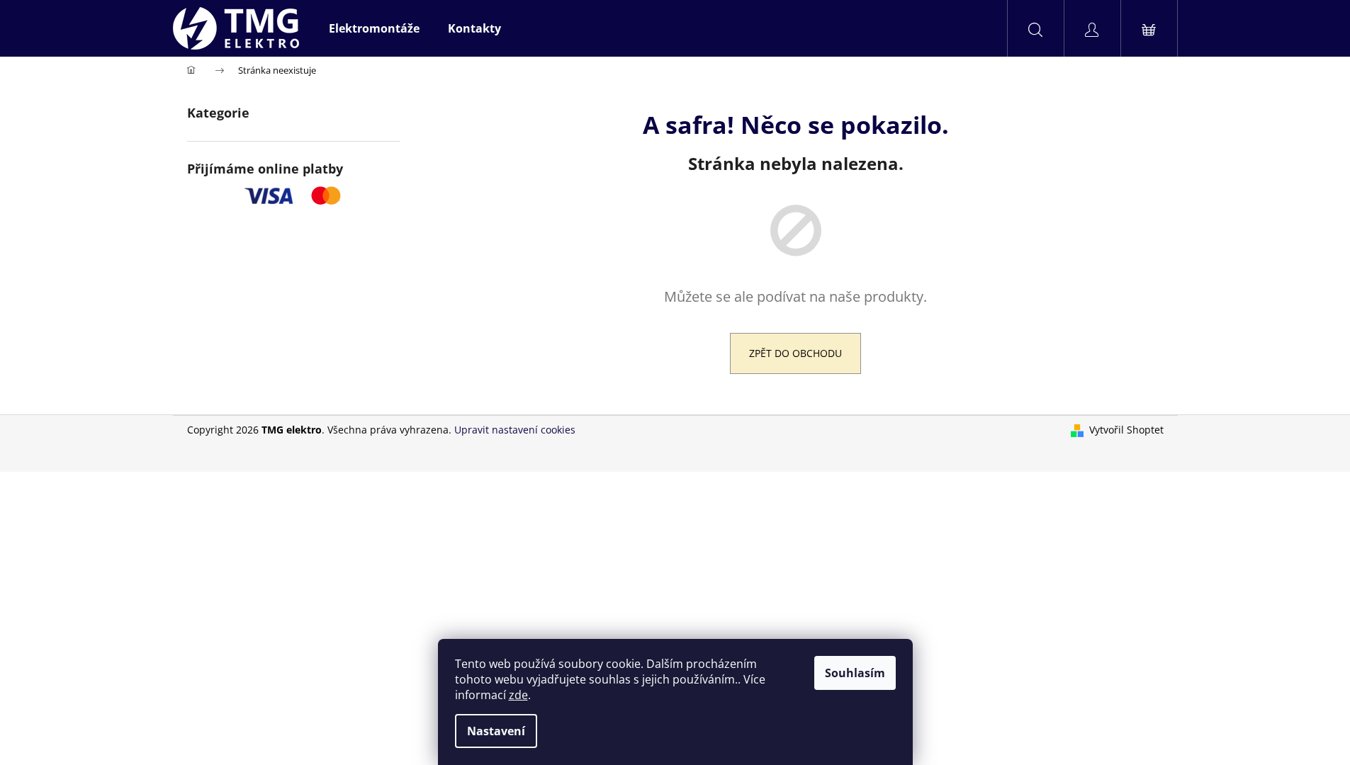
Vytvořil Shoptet (1126, 429)
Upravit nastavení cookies (514, 429)
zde (518, 695)
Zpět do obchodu (795, 353)
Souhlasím (855, 673)
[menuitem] (374, 28)
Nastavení (496, 731)
